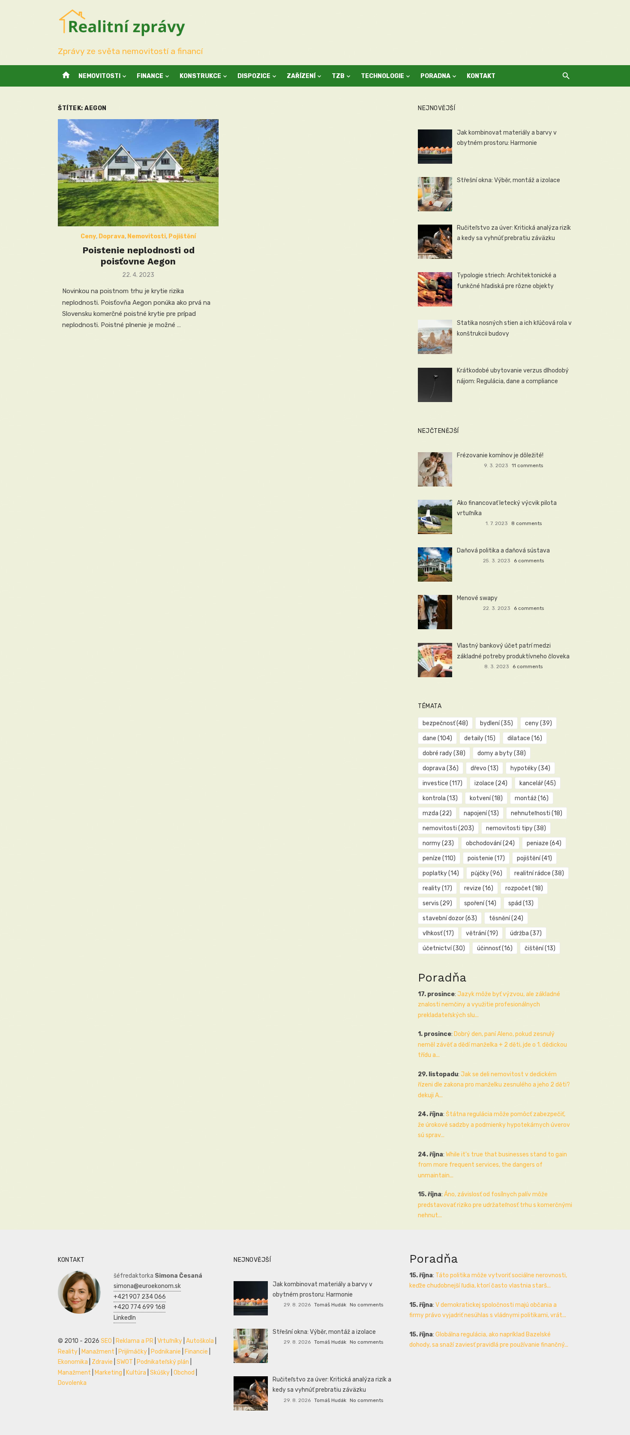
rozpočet (524, 888)
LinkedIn (125, 1317)
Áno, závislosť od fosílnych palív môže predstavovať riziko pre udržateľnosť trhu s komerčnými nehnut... (495, 1205)
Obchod (184, 1372)
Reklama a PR (134, 1341)
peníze (439, 858)
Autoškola (200, 1341)
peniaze (544, 843)
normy (438, 843)
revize (478, 888)
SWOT (125, 1362)
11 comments (527, 465)
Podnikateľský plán (163, 1362)
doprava (441, 768)
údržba (526, 933)
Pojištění (182, 236)
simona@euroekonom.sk (147, 1286)
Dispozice (253, 76)
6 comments (529, 561)
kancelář (537, 783)
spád (521, 903)
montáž (532, 798)
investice (442, 783)
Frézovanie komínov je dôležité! (500, 455)
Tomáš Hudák (330, 1305)
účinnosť (495, 948)
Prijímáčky (132, 1351)
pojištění (534, 858)
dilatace (524, 738)
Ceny (88, 236)
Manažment (97, 1351)
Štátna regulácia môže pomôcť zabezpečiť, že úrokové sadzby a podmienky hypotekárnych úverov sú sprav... (494, 1125)
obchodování (490, 843)
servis (437, 903)
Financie (196, 1351)
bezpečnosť (445, 723)
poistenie (486, 858)
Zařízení (301, 76)
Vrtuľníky (169, 1341)
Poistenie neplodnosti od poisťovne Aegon (138, 256)
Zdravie (102, 1362)
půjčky (486, 873)
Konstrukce (200, 76)
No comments (366, 1305)
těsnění (506, 918)
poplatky (441, 873)
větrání (482, 933)
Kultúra (136, 1372)
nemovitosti (448, 828)
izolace (490, 783)
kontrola (440, 798)
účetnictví (444, 948)
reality (437, 888)
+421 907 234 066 (140, 1296)
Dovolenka (72, 1383)
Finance (150, 76)
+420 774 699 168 (139, 1307)
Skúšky (160, 1372)
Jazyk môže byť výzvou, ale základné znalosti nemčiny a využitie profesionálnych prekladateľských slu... (489, 1005)
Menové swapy (477, 598)
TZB (338, 76)
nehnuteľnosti (536, 813)
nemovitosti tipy (516, 828)
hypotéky (530, 768)
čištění (540, 948)
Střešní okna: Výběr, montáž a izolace (508, 180)
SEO (106, 1341)
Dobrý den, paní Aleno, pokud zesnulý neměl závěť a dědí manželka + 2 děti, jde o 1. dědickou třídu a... (492, 1044)
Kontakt (481, 76)
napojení (481, 813)
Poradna (435, 76)
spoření (480, 903)
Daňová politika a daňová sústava (503, 550)
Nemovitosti (99, 76)
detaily (479, 738)
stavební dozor (450, 918)
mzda (437, 813)
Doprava (112, 236)
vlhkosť (438, 933)
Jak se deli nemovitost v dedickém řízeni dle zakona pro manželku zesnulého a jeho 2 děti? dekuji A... (494, 1085)
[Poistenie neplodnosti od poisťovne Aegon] (138, 172)
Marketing (108, 1372)
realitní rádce (539, 873)
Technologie (382, 76)
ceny (538, 723)
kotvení (486, 798)
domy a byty (501, 753)
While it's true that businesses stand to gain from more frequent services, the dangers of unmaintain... (492, 1165)
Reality (68, 1351)
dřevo (484, 768)
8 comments (526, 523)
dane (437, 738)
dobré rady (444, 753)
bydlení (496, 723)
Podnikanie (166, 1351)
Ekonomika (73, 1362)
